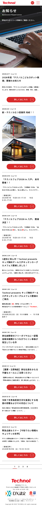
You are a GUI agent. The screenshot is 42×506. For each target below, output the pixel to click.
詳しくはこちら (21, 99)
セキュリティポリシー (28, 499)
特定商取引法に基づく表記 (16, 500)
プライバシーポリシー (14, 499)
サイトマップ (29, 500)
